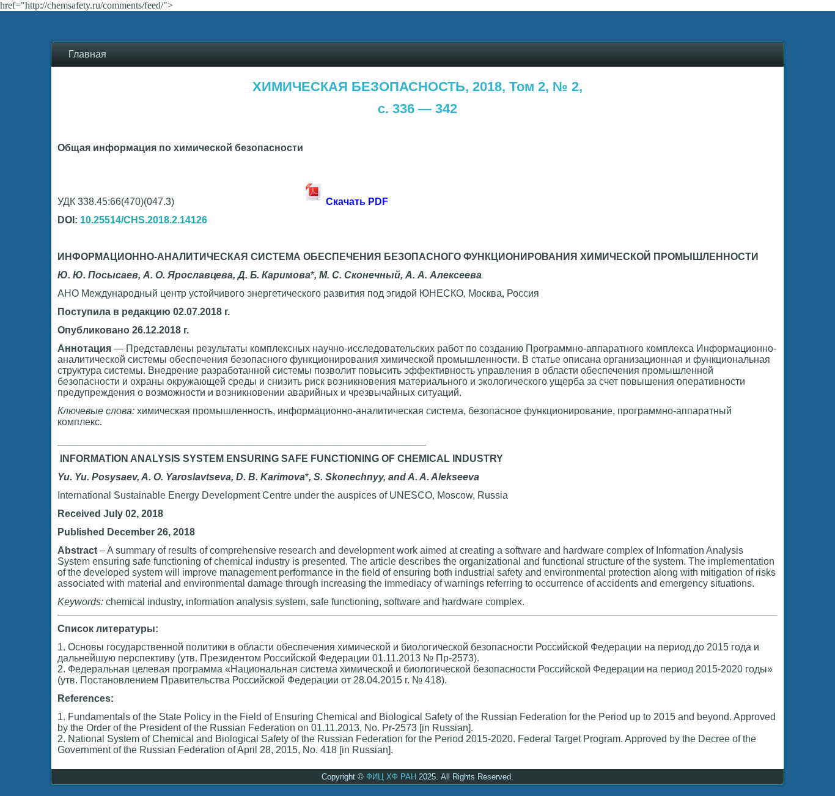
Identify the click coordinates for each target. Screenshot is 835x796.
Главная (87, 54)
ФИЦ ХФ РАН (391, 776)
